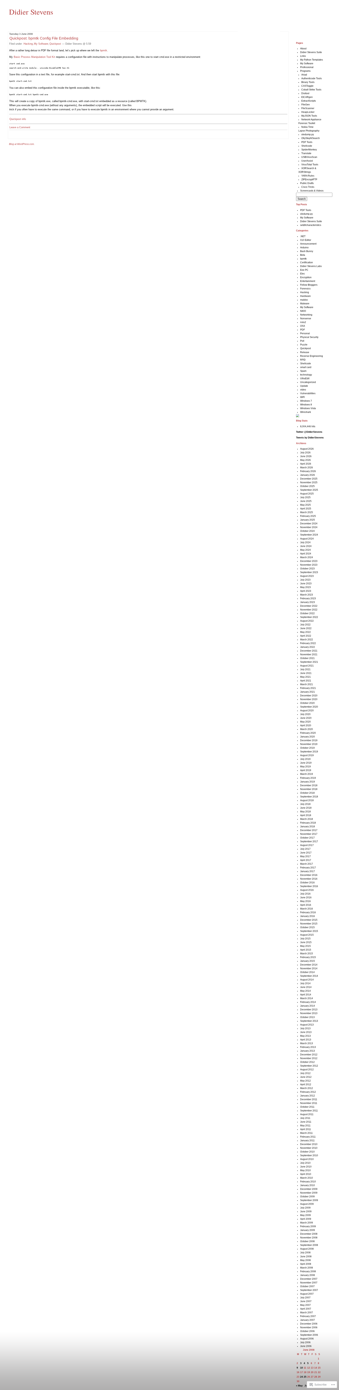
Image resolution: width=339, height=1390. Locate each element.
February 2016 (308, 912)
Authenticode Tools (311, 78)
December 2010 (308, 1144)
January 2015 (307, 961)
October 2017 (307, 838)
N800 (303, 311)
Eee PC (304, 270)
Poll (302, 341)
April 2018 (305, 815)
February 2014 (308, 1002)
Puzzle (303, 344)
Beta (302, 255)
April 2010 (305, 1174)
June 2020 (306, 718)
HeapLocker (307, 112)
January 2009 (307, 1230)
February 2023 (308, 598)
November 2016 (308, 879)
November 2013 (308, 1013)
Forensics (305, 288)
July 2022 (305, 624)
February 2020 (308, 733)
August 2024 (307, 539)
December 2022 (308, 606)
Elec (302, 273)
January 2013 (307, 1051)
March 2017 (306, 864)
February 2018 (308, 823)
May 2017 (305, 856)
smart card (305, 367)
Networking (306, 315)
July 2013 (305, 1028)
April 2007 (305, 1309)
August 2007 (307, 1294)
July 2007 (305, 1297)
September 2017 (309, 841)
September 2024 (309, 535)
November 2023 (308, 565)
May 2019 (305, 766)
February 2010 (308, 1181)
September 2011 (309, 1110)
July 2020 (305, 714)
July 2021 (305, 669)
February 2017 (308, 867)
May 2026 (305, 460)
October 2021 (307, 658)
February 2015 (308, 957)
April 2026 (305, 464)
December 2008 (308, 1234)
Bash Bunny (306, 251)
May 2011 (305, 1125)
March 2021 (306, 684)
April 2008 (305, 1264)
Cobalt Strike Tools (311, 89)
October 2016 (307, 882)
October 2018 (307, 793)
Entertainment (307, 281)
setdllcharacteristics (310, 225)
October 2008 (307, 1241)
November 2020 (308, 699)
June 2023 (306, 583)
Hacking (28, 43)
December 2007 (308, 1279)
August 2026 (307, 449)
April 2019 (305, 770)
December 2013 (308, 1009)
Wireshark (305, 412)
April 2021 (305, 680)
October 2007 (307, 1286)
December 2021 (308, 651)
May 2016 (305, 901)
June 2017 (306, 852)
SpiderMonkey (309, 149)
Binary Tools (307, 82)
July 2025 (305, 497)
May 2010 (305, 1170)
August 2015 (307, 935)
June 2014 (306, 987)
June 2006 (306, 1346)
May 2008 (305, 1260)
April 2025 (305, 508)
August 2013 (307, 1025)
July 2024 (305, 542)
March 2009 (306, 1223)
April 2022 (305, 636)
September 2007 (309, 1290)
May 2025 (305, 505)
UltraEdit (304, 378)
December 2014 (308, 965)
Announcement (308, 244)
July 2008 (305, 1252)
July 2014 (305, 983)
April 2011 (305, 1129)
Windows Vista (308, 408)
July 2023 (305, 580)
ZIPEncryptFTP (309, 179)
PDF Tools (306, 142)
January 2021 (307, 692)
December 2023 (308, 561)
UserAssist (307, 161)
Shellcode (306, 146)
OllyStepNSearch (310, 138)
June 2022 (306, 628)
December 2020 (308, 695)
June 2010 (306, 1166)
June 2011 (305, 1122)
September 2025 (309, 490)
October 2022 (307, 613)
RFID (303, 360)
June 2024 (306, 546)
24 (301, 1377)
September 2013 (309, 1021)
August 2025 (307, 493)
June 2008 (306, 1256)
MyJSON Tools (309, 116)
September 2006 (309, 1335)
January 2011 (307, 1140)
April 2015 (305, 950)
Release (304, 352)
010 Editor (305, 240)
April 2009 (305, 1219)
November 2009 (308, 1193)
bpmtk (103, 50)
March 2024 (306, 557)
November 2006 (308, 1327)
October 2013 (307, 1017)
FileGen (305, 104)
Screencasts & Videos (312, 191)
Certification (306, 262)
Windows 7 (306, 401)
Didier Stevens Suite (311, 52)
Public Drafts (307, 183)
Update (304, 386)
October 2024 (307, 531)
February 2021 (308, 688)
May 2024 (305, 550)
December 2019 (308, 740)
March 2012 (306, 1088)
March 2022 (306, 639)
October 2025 (307, 486)
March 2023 (306, 595)
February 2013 (308, 1047)
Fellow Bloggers (308, 285)
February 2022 (308, 643)
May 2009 (305, 1215)
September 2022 (309, 617)
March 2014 (306, 998)
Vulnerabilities (307, 393)
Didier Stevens (31, 11)
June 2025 (306, 501)
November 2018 (308, 789)
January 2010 (307, 1185)
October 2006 (307, 1331)
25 (305, 1377)
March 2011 (306, 1133)
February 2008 (308, 1271)
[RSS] (297, 416)
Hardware (305, 296)
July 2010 (305, 1163)
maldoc (304, 300)
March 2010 (306, 1178)
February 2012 (308, 1092)
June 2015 (306, 942)
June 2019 (306, 763)
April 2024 (305, 553)
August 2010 (307, 1159)
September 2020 (309, 707)
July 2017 (305, 849)
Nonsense (305, 318)
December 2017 (308, 830)
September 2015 (309, 931)
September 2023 (309, 572)
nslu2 (303, 322)
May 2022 (305, 632)
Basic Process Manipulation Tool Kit (34, 56)
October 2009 (307, 1196)
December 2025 (308, 479)
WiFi (302, 397)
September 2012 (309, 1066)
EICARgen (307, 97)
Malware (304, 303)
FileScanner (307, 108)
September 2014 (309, 976)
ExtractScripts (308, 101)
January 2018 (307, 826)
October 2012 (307, 1062)
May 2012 (305, 1081)
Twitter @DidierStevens (309, 432)
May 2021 (305, 677)
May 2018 (305, 811)
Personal (305, 333)
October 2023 (307, 568)
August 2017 (307, 845)
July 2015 (305, 938)
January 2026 (307, 475)
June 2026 (306, 456)
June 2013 (306, 1032)
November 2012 (308, 1058)
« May (299, 1385)
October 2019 (307, 748)
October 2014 (307, 972)
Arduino (304, 247)
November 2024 (308, 527)
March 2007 (306, 1312)
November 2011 (308, 1103)
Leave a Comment (19, 127)
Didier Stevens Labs (311, 266)
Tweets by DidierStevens (310, 437)
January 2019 (307, 782)
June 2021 (306, 673)
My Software (41, 43)
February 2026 (308, 471)
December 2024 (308, 523)
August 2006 (307, 1339)
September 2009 (309, 1200)
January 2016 (307, 916)
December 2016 (308, 875)
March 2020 (306, 729)
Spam (303, 371)
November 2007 (308, 1282)
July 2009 (305, 1208)
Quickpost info (17, 119)
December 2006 (308, 1324)
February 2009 (308, 1226)
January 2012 (307, 1096)
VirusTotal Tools (309, 164)
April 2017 (305, 860)
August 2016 (307, 890)
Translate (306, 153)
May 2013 (305, 1036)
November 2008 (308, 1237)
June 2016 (306, 897)
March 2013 (306, 1043)
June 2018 (306, 808)
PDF (302, 330)
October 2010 (307, 1152)
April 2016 (305, 905)
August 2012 (307, 1069)
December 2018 (308, 785)
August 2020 (307, 710)
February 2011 (308, 1137)
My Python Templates (311, 60)
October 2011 (307, 1107)
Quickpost (55, 43)
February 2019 (308, 778)
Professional (306, 67)
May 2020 (305, 722)
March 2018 (306, 819)
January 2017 (307, 871)
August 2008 (307, 1249)
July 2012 (305, 1073)
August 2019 (307, 755)
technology (306, 375)
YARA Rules (307, 176)
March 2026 (306, 467)
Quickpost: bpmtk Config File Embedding (43, 38)
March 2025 (306, 512)
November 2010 (308, 1148)
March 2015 (306, 953)
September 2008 (309, 1245)
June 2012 (306, 1077)
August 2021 (307, 666)
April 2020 (305, 725)
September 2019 (309, 751)
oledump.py (307, 134)
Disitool (305, 93)
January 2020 (307, 737)
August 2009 (307, 1204)
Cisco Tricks (307, 187)
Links (303, 56)
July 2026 (305, 452)
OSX (302, 326)
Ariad (304, 75)
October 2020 (307, 703)
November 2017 (308, 834)
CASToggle (307, 86)
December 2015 (308, 920)
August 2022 (307, 621)
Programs (305, 71)
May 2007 (305, 1305)
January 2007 (307, 1320)
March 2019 (306, 774)
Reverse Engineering (311, 356)
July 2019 (305, 759)
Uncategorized (308, 382)
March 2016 (306, 909)
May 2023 (305, 587)
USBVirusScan (309, 157)
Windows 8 (306, 404)
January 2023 (307, 602)
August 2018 (307, 800)
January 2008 (307, 1275)
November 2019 (308, 744)
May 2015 (305, 946)
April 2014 (305, 994)
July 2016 (305, 894)
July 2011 (305, 1118)
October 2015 (307, 927)
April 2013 (305, 1039)
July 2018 (305, 804)
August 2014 (307, 980)
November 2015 (308, 923)
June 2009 (306, 1211)
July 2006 (305, 1342)
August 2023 (307, 576)
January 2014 (307, 1006)
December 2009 (308, 1189)
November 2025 (308, 482)
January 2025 (307, 520)
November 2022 (308, 609)
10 (301, 1368)
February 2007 (308, 1316)
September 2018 (309, 796)
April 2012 (305, 1084)
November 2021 (308, 654)
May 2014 (305, 991)
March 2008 (306, 1268)
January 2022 (307, 647)
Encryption (306, 277)
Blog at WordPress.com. (22, 144)
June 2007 (306, 1301)
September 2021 (309, 662)
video (303, 389)
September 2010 (309, 1155)
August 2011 (306, 1114)
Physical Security (309, 337)
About (303, 48)
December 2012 (308, 1054)
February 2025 (308, 516)
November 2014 (308, 968)
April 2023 (305, 591)
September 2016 (309, 886)
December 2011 (308, 1099)
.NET (302, 236)
